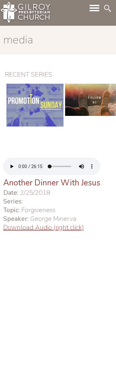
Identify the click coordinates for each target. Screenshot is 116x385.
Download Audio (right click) (43, 227)
